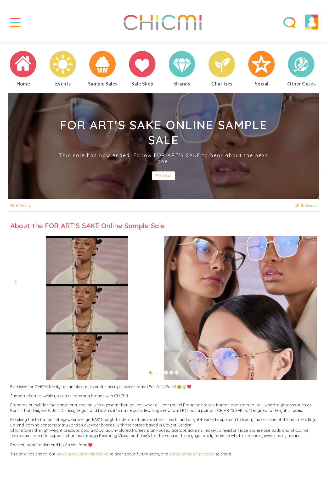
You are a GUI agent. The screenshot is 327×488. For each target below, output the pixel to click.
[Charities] (221, 64)
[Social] (261, 64)
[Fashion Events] (62, 64)
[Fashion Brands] (182, 64)
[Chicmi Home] (23, 64)
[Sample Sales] (102, 64)
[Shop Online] (142, 64)
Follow (163, 175)
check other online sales (191, 454)
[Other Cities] (301, 64)
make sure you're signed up (82, 454)
